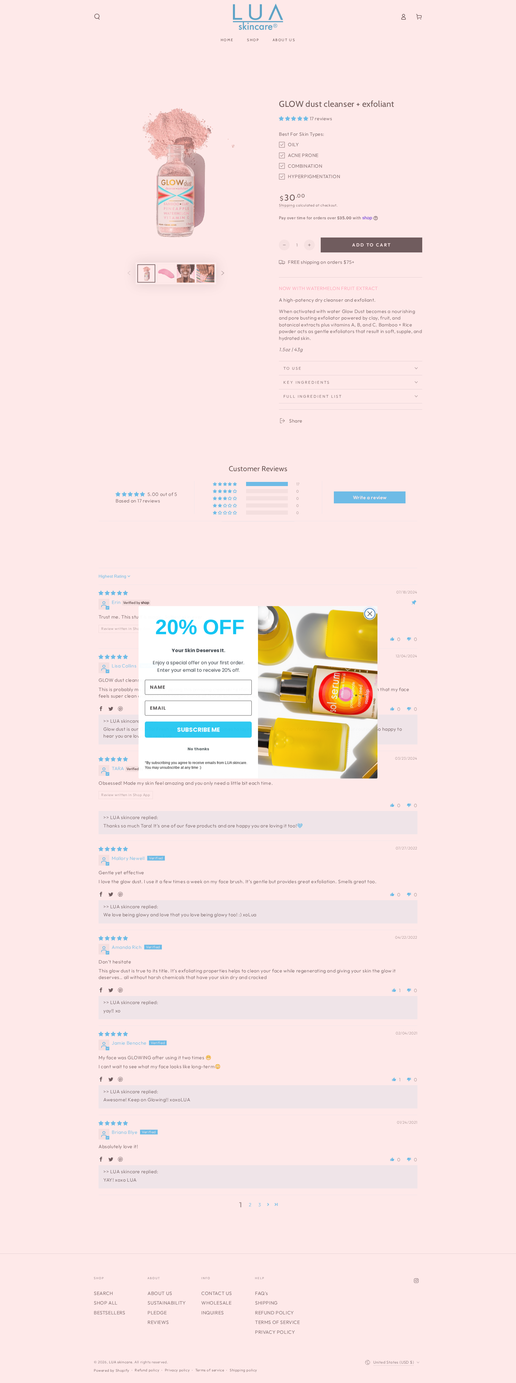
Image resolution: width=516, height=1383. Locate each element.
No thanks (198, 748)
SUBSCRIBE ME (198, 729)
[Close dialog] (370, 613)
